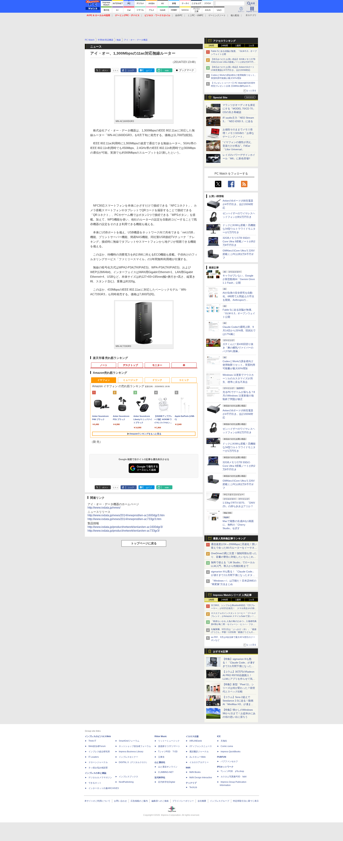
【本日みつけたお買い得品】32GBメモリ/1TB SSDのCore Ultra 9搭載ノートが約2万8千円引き (233, 62)
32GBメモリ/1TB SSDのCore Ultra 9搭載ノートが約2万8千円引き (239, 241)
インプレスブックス (128, 776)
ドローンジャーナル (98, 762)
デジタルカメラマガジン (100, 777)
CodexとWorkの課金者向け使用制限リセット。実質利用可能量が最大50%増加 (239, 365)
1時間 (211, 45)
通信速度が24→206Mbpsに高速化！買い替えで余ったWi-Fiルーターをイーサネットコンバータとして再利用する (234, 548)
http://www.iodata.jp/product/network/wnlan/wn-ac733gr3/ (124, 530)
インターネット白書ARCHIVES (103, 788)
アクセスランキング (224, 40)
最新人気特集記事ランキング (229, 538)
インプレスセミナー (128, 757)
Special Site (220, 97)
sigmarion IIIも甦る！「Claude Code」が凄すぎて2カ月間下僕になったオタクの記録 (233, 575)
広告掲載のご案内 (139, 801)
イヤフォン (103, 380)
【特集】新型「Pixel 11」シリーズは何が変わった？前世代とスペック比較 (239, 688)
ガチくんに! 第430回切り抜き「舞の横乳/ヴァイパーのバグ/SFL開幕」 (238, 348)
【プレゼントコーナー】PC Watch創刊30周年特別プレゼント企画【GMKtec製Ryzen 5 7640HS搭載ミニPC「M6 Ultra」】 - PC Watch (234, 86)
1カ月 (251, 45)
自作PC (179, 15)
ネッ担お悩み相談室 (98, 767)
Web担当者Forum (97, 746)
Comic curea (227, 746)
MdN (188, 767)
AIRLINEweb (195, 741)
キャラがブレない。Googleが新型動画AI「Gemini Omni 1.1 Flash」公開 (239, 279)
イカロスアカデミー (199, 762)
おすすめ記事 (220, 651)
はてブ (149, 70)
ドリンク (157, 380)
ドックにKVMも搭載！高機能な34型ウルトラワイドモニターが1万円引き (239, 229)
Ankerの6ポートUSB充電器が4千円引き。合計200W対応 (238, 204)
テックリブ (191, 783)
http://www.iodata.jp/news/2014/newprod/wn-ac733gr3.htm (124, 519)
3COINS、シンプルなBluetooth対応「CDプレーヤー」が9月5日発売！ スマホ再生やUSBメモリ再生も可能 (234, 608)
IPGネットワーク (225, 767)
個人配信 (235, 15)
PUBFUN (221, 757)
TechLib (193, 787)
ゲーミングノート (217, 15)
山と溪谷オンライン (167, 767)
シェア (131, 70)
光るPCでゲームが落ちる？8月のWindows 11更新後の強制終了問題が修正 (239, 396)
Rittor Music (161, 736)
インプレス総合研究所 (99, 751)
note (167, 70)
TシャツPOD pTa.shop (232, 771)
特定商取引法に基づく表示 (246, 801)
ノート (103, 365)
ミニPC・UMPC (195, 15)
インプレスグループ (219, 801)
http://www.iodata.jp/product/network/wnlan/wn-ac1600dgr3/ (125, 526)
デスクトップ (130, 365)
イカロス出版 (192, 736)
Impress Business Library (131, 751)
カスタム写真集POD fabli (234, 776)
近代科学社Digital (166, 782)
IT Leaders (93, 757)
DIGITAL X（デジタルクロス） (133, 762)
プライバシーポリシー (183, 801)
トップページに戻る (144, 543)
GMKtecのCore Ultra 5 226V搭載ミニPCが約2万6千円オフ (239, 254)
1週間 (238, 45)
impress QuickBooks (230, 751)
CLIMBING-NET (165, 772)
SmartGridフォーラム (129, 741)
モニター (157, 365)
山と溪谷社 (160, 762)
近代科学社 (160, 777)
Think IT (92, 741)
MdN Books (195, 772)
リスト (115, 70)
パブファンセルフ (229, 761)
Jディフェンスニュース (200, 746)
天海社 (224, 741)
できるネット (94, 783)
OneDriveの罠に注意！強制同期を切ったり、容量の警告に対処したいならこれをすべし (234, 557)
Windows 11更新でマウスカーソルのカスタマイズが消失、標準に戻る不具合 (238, 378)
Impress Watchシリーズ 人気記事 (232, 595)
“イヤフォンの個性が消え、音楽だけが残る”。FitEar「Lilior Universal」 (238, 146)
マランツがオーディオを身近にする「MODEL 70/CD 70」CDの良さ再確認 (239, 109)
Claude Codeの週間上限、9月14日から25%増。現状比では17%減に (239, 330)
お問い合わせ (120, 801)
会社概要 (202, 801)
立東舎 (161, 757)
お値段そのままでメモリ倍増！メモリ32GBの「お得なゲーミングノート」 (238, 133)
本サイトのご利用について (97, 801)
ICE (219, 736)
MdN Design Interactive (200, 777)
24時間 (224, 45)
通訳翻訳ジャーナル (199, 751)
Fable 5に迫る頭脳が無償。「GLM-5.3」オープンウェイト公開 (239, 313)
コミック (184, 380)
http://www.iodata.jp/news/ (104, 507)
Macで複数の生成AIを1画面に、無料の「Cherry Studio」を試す (238, 525)
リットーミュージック (169, 741)
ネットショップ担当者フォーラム (135, 746)
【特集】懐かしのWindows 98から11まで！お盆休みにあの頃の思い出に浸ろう (239, 713)
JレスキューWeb (197, 757)
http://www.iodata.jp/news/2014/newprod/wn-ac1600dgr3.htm (126, 515)
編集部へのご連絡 (160, 801)
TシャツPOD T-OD (168, 751)
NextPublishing (126, 782)
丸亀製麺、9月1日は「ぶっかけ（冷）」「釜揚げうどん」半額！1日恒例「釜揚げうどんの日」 (233, 632)
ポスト (105, 70)
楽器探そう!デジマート (169, 746)
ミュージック (130, 380)
